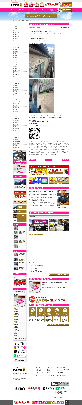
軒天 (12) (16, 91)
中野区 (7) (16, 49)
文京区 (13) (17, 78)
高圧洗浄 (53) (17, 120)
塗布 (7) (16, 62)
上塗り (32, 27)
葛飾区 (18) (17, 83)
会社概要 (38, 373)
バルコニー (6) (17, 45)
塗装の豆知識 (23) (18, 126)
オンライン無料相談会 (62, 375)
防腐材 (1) (16, 53)
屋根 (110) (16, 116)
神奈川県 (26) (17, 34)
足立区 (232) (17, 145)
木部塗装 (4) (17, 111)
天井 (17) (16, 28)
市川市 (16, 335)
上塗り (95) (17, 118)
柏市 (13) (16, 85)
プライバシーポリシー (50, 375)
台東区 (16, 318)
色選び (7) (16, 135)
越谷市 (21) (17, 81)
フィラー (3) (17, 72)
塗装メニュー (38, 10)
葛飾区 (16, 322)
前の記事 (64, 159)
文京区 (16, 309)
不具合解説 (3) (17, 143)
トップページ (39, 367)
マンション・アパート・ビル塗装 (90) (20, 94)
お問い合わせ (49, 373)
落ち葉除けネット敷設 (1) (19, 59)
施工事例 (22, 10)
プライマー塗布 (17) (18, 76)
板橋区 (16, 311)
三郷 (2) (16, 68)
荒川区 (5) (16, 139)
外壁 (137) (16, 113)
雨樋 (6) (16, 122)
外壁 (29, 27)
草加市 (16, 324)
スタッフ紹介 (17, 285)
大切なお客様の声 (53, 10)
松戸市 (16, 329)
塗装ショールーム (40, 372)
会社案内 (45, 10)
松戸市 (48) (17, 43)
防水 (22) (16, 99)
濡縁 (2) (16, 55)
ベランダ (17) (17, 97)
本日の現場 (36, 27)
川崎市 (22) (17, 32)
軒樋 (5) (16, 26)
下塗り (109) (17, 137)
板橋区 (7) (16, 66)
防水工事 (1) (17, 36)
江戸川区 (17, 314)
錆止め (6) (16, 51)
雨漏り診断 (60, 370)
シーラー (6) (17, 30)
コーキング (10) (17, 101)
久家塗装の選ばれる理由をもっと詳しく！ (58, 325)
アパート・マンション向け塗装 (63, 369)
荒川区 (16, 319)
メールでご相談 (56, 173)
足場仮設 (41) (17, 107)
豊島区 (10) (17, 47)
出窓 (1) (16, 57)
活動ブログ (49, 372)
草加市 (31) (17, 130)
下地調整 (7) (17, 89)
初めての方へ (39, 369)
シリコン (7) (17, 74)
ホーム (13, 10)
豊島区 (16, 321)
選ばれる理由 (30, 10)
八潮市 (16, 327)
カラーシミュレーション (62, 373)
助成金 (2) (16, 132)
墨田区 (16, 316)
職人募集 (38, 377)
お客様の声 (49, 370)
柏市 (16, 333)
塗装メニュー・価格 (61, 367)
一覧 (48, 159)
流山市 (16, 332)
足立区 (40, 27)
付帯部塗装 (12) (17, 124)
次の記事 (33, 159)
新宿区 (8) (16, 87)
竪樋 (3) (16, 24)
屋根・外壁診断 (60, 372)
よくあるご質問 (49, 367)
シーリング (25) (17, 70)
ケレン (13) (17, 103)
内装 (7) (16, 109)
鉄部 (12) (16, 105)
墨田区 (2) (16, 38)
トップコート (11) (18, 64)
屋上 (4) (16, 40)
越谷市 (16, 326)
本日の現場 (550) (18, 141)
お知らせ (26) (17, 147)
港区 (16, 308)
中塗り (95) (17, 128)
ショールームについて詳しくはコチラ (59, 274)
